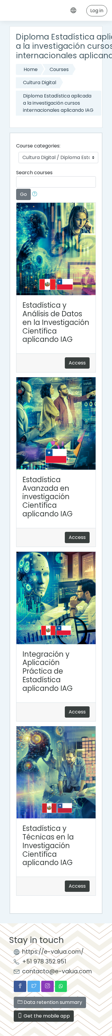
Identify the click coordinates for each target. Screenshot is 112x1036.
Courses (59, 69)
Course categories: (38, 145)
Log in (96, 10)
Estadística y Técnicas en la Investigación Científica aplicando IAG (48, 845)
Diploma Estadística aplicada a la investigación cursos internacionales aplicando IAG (58, 103)
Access (77, 362)
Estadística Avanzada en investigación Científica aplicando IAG (47, 497)
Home (31, 69)
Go (23, 194)
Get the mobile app (46, 1016)
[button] (36, 194)
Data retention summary (52, 1002)
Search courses (34, 172)
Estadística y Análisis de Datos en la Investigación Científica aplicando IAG (55, 322)
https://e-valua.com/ (53, 952)
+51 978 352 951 (44, 962)
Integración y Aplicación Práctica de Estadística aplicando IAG (47, 671)
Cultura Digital (39, 82)
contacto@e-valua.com (57, 971)
